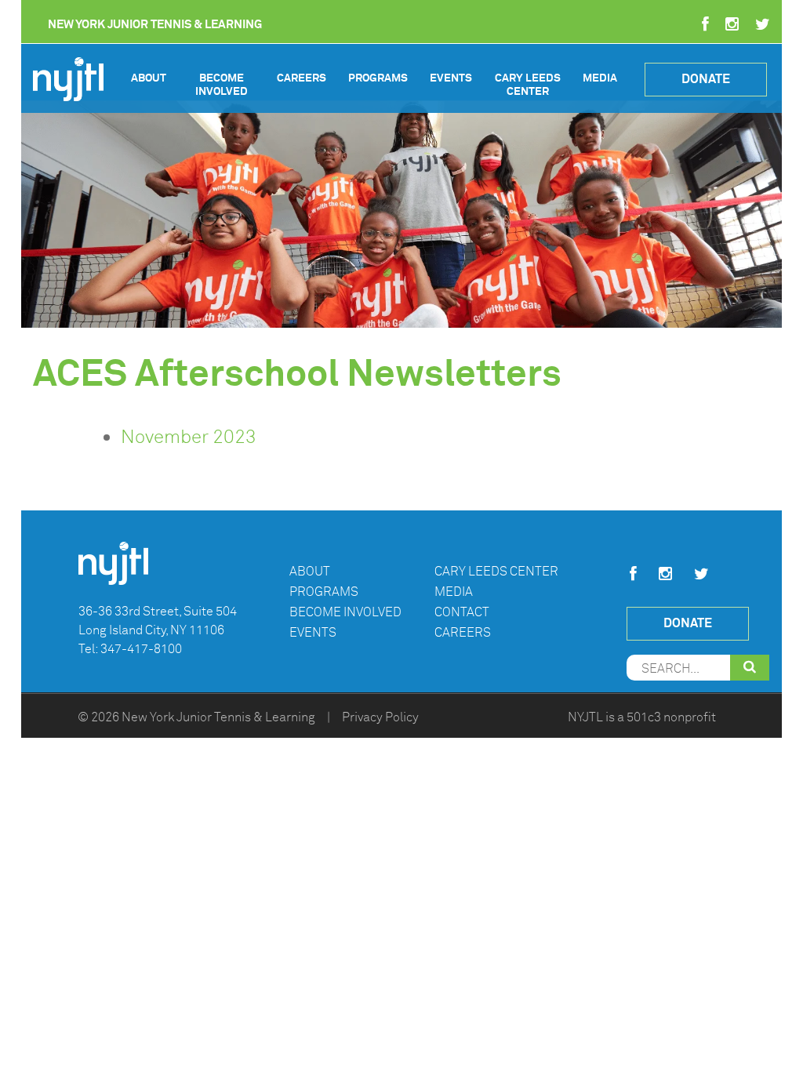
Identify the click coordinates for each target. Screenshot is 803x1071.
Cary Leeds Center (528, 84)
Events (451, 78)
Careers (301, 78)
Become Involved (221, 84)
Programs (378, 78)
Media (600, 78)
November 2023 (188, 436)
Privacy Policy (380, 717)
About (148, 78)
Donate (705, 79)
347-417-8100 (141, 649)
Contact (461, 612)
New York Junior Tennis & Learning (218, 717)
